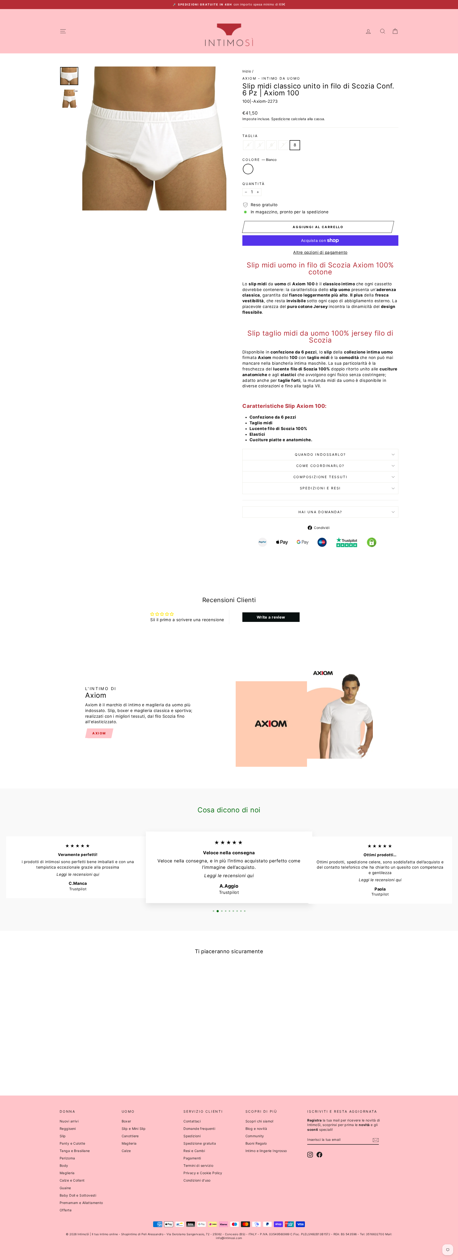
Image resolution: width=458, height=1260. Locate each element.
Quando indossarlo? (320, 454)
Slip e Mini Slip (134, 1129)
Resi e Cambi (194, 1151)
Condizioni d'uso (197, 1180)
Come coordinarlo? (320, 466)
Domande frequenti (199, 1129)
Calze (126, 1151)
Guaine (65, 1188)
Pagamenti (192, 1158)
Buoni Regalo (256, 1143)
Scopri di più (100, 1041)
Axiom (264, 357)
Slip (63, 1136)
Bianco (248, 169)
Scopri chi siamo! (259, 1121)
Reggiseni (68, 1129)
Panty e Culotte (72, 1143)
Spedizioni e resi (320, 488)
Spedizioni (192, 1136)
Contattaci (192, 1121)
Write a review (271, 617)
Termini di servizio (198, 1165)
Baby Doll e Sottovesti (78, 1195)
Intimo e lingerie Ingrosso (266, 1151)
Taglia (250, 136)
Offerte (66, 1210)
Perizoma (67, 1158)
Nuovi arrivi (69, 1121)
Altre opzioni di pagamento (320, 252)
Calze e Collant (72, 1180)
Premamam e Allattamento (81, 1203)
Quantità (253, 184)
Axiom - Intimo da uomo (271, 78)
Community (254, 1136)
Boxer (126, 1121)
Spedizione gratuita (199, 1143)
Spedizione (280, 119)
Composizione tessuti (320, 477)
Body (64, 1165)
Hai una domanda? (320, 512)
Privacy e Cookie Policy (202, 1173)
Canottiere (130, 1136)
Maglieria (67, 1173)
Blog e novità (256, 1129)
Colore (259, 160)
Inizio (246, 71)
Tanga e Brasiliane (75, 1151)
